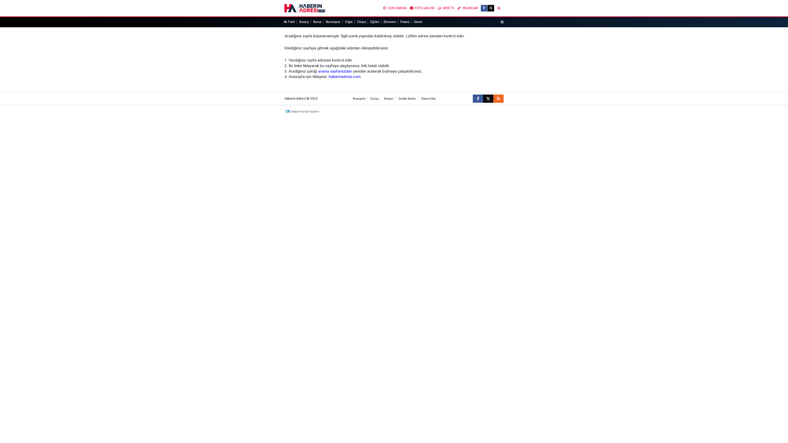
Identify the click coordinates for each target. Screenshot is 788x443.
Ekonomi (390, 22)
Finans (405, 22)
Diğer (349, 22)
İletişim (388, 98)
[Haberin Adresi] (304, 8)
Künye (375, 98)
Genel (418, 22)
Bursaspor (333, 22)
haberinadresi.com (345, 76)
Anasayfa (359, 98)
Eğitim (374, 22)
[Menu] (502, 22)
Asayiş (304, 22)
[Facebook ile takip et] (484, 8)
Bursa (317, 22)
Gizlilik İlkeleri (407, 98)
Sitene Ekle (428, 98)
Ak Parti (289, 22)
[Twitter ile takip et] (491, 8)
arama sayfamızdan (335, 71)
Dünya (361, 22)
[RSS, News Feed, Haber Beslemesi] (498, 99)
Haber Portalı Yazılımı (305, 111)
